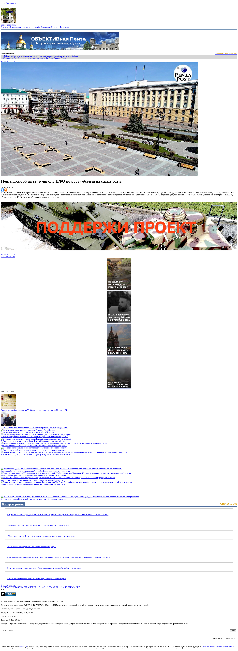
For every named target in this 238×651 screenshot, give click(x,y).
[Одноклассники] (5, 190)
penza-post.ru (23, 646)
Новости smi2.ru (8, 61)
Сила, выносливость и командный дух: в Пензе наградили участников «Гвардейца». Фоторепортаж (44, 568)
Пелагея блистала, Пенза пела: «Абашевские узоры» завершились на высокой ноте (38, 525)
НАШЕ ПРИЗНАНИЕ (70, 587)
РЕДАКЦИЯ (52, 587)
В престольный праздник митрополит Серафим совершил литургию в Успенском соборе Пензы (57, 514)
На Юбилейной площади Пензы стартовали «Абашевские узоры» (31, 547)
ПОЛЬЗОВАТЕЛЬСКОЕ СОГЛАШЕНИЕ (18, 587)
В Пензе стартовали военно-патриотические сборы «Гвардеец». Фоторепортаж (36, 579)
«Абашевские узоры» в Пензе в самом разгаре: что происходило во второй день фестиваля (41, 536)
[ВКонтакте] (2, 190)
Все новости (11, 3)
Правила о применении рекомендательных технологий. (218, 646)
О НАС (42, 587)
